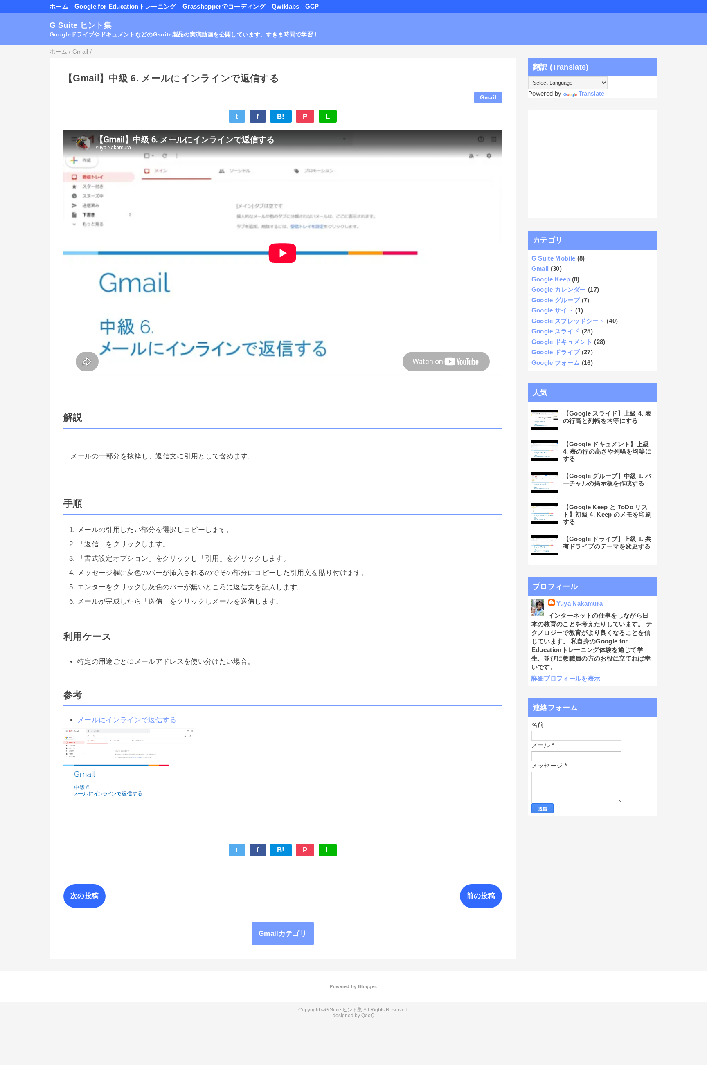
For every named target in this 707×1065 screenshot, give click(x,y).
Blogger (367, 986)
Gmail (488, 97)
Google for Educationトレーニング (125, 6)
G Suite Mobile (553, 258)
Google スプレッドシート (568, 320)
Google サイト (552, 310)
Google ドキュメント (561, 341)
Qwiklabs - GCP (295, 6)
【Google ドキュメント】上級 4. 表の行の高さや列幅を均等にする (607, 451)
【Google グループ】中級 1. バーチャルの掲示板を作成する (607, 479)
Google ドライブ (555, 351)
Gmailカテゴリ (283, 933)
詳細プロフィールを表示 (566, 678)
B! (281, 116)
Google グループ (555, 300)
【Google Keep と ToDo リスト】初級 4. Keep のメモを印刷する (607, 514)
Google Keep (550, 279)
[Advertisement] (593, 164)
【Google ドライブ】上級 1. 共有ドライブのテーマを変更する (607, 542)
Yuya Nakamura (579, 603)
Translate (591, 93)
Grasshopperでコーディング (224, 6)
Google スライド (555, 331)
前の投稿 (481, 896)
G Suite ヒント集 (81, 25)
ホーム (59, 6)
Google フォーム (555, 362)
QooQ (367, 1015)
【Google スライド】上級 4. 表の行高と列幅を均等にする (607, 417)
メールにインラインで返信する (127, 720)
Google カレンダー (558, 289)
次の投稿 (84, 896)
